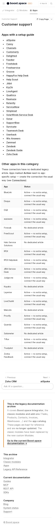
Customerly (12, 52)
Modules (23, 10)
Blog (5, 504)
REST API (8, 488)
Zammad (11, 142)
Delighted (11, 55)
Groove (10, 71)
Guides (7, 481)
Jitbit (9, 83)
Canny (9, 44)
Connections (19, 180)
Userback (11, 134)
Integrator (8, 458)
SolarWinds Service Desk (19, 114)
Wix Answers (13, 138)
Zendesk (11, 146)
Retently (10, 103)
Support (7, 511)
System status (10, 508)
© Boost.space (11, 522)
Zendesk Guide (14, 150)
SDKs (6, 492)
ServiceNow (12, 107)
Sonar (9, 118)
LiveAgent (11, 91)
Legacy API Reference (15, 469)
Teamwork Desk (15, 130)
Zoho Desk (12, 154)
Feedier (10, 59)
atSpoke (10, 40)
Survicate (11, 126)
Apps (6, 465)
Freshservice (13, 67)
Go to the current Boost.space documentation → (24, 442)
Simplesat (11, 111)
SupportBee (12, 122)
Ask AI (44, 3)
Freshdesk (11, 63)
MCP (5, 485)
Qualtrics (11, 95)
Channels (11, 48)
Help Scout (12, 79)
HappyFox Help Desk (17, 75)
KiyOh (9, 87)
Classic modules (12, 462)
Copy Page (44, 19)
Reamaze (11, 99)
